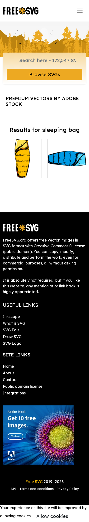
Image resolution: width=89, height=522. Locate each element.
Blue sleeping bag (66, 168)
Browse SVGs (44, 74)
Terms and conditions (36, 489)
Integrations (14, 393)
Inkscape (11, 316)
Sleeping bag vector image (22, 168)
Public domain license (22, 386)
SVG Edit (11, 330)
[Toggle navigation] (79, 10)
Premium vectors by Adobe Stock (42, 101)
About (8, 373)
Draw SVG (12, 336)
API (14, 489)
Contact (10, 379)
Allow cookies (52, 516)
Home (8, 366)
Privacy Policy (67, 489)
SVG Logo (12, 343)
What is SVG (14, 323)
